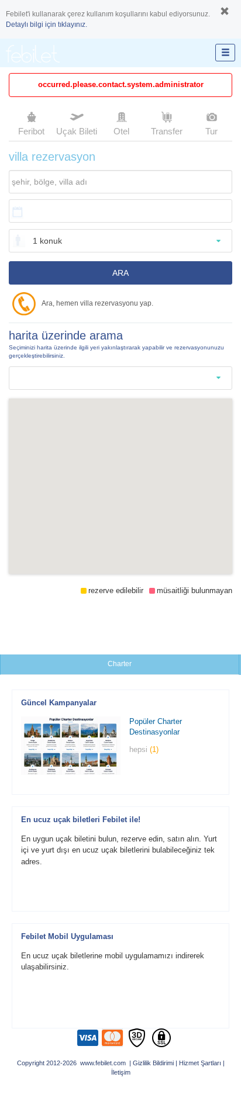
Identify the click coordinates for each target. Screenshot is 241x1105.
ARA (120, 273)
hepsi (144, 749)
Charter (120, 664)
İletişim (120, 1072)
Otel (121, 131)
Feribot (31, 131)
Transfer (167, 131)
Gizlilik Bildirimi (153, 1062)
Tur (211, 131)
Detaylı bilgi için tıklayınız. (46, 24)
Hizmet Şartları (200, 1062)
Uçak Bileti (76, 131)
